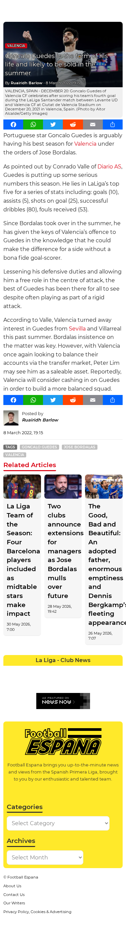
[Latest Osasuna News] (21, 683)
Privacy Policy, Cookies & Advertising (37, 911)
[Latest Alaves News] (9, 671)
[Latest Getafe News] (93, 671)
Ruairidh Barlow (26, 83)
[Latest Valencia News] (105, 683)
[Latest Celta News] (57, 671)
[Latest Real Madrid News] (57, 683)
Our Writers (14, 903)
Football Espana (22, 877)
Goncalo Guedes (39, 447)
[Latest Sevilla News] (93, 683)
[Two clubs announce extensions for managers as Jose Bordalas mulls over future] (63, 486)
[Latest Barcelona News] (45, 671)
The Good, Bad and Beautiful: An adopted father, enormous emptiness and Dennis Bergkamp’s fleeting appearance (103, 564)
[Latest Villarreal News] (117, 683)
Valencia (16, 46)
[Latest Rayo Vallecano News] (33, 683)
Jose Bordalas (79, 447)
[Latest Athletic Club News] (21, 671)
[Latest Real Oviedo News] (69, 683)
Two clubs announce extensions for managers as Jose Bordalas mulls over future (63, 551)
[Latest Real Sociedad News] (81, 683)
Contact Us (14, 894)
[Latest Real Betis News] (45, 683)
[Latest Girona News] (105, 671)
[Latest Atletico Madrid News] (33, 671)
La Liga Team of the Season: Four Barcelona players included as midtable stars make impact (22, 559)
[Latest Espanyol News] (81, 671)
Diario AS (109, 166)
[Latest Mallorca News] (9, 683)
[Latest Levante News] (117, 671)
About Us (12, 886)
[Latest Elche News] (69, 671)
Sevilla (77, 329)
